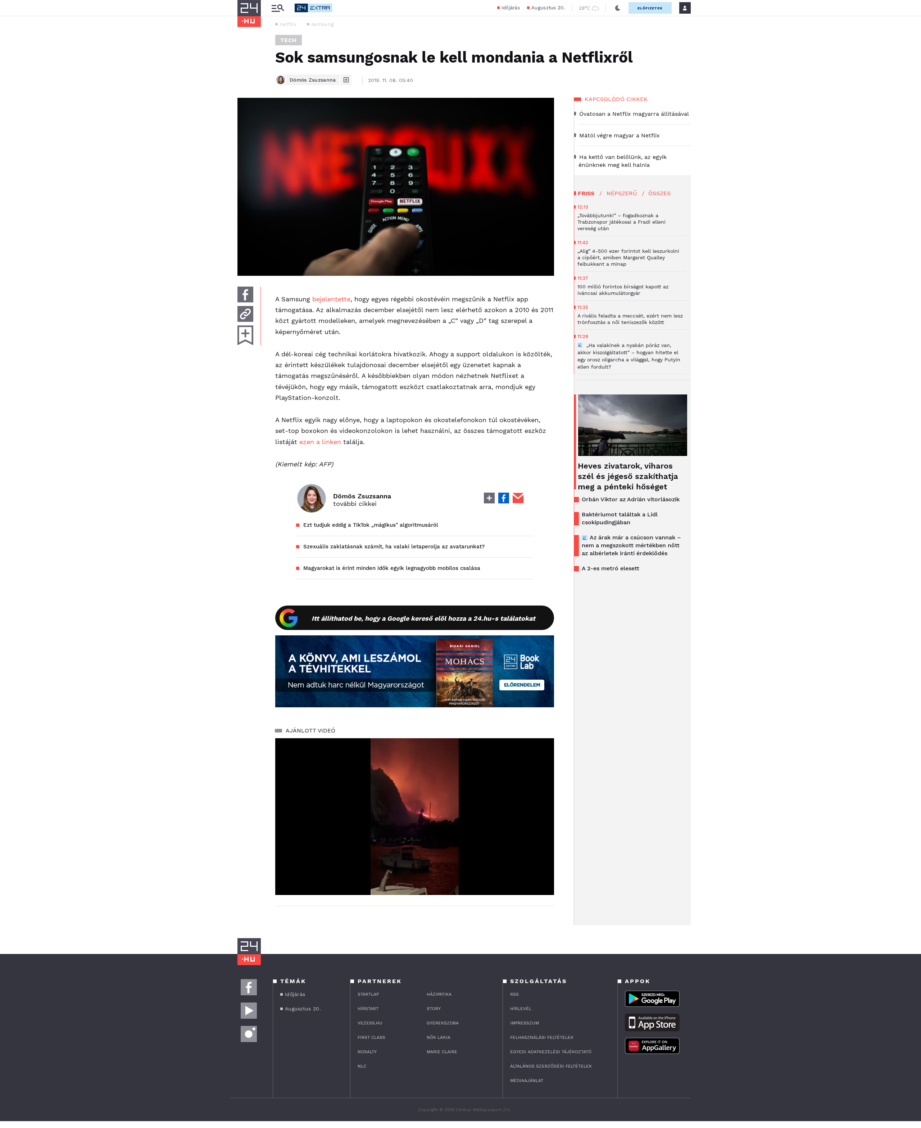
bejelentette (331, 299)
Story (434, 1008)
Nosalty (367, 1051)
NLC (362, 1066)
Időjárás (511, 7)
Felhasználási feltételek (541, 1037)
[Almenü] (277, 8)
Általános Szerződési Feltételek (551, 1066)
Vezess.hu (370, 1023)
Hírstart (368, 1008)
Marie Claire (442, 1051)
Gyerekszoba (443, 1023)
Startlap (368, 994)
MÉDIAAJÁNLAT (526, 1080)
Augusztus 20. (548, 7)
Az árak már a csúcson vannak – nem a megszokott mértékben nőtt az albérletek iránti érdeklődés (631, 545)
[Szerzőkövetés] (346, 79)
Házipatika (439, 994)
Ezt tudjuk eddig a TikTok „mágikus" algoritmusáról (370, 525)
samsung (322, 24)
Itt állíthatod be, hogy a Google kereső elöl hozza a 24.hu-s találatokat (423, 618)
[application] (414, 816)
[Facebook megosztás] (245, 294)
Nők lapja (438, 1037)
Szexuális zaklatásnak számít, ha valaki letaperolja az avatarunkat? (394, 546)
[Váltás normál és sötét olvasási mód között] (617, 8)
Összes (659, 193)
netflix (288, 24)
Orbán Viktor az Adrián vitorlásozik (631, 499)
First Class (371, 1037)
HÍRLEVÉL (520, 1008)
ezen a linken (319, 442)
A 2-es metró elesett (610, 568)
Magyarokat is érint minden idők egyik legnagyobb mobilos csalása (391, 568)
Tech (288, 40)
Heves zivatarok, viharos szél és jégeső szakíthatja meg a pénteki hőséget (628, 476)
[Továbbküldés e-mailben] (245, 314)
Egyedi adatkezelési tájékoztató (550, 1051)
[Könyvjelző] (245, 335)
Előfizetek (650, 8)
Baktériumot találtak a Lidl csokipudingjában (620, 518)
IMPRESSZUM (524, 1023)
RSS (514, 994)
